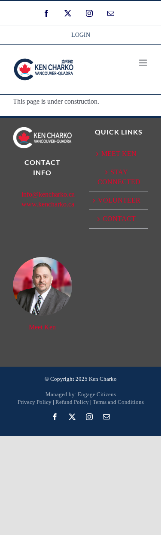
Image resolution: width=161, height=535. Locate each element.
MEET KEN (119, 153)
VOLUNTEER (119, 200)
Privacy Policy (35, 402)
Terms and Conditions (118, 402)
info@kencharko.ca (48, 194)
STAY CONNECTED (118, 176)
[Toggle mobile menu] (143, 62)
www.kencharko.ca (47, 204)
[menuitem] (81, 35)
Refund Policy (72, 402)
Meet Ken (42, 327)
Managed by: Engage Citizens (81, 394)
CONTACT (119, 218)
